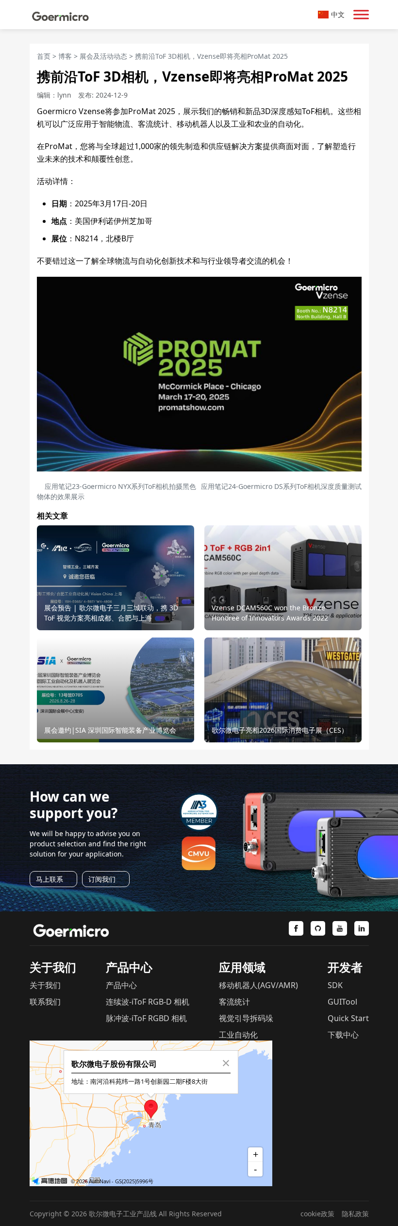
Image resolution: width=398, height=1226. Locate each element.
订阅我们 (102, 879)
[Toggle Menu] (361, 14)
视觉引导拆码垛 (246, 1018)
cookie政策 (317, 1213)
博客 (65, 56)
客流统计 (234, 1001)
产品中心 (121, 985)
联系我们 (45, 1001)
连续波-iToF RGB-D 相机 (147, 1001)
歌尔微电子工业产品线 (123, 1213)
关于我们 (45, 985)
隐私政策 (355, 1213)
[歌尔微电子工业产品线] (61, 14)
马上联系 (49, 879)
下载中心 (343, 1034)
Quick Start (348, 1018)
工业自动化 (238, 1034)
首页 (43, 56)
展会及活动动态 (103, 56)
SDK (335, 985)
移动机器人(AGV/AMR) (258, 985)
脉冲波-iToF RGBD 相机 (146, 1018)
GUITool (342, 1001)
